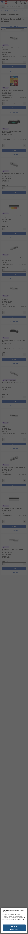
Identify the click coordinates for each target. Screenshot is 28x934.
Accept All (14, 926)
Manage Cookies (14, 929)
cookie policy (7, 920)
